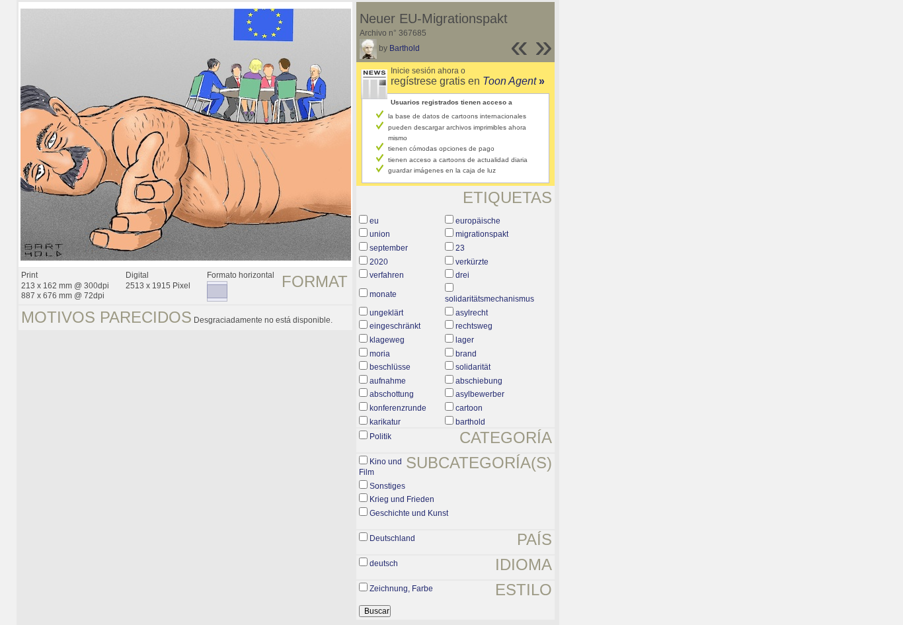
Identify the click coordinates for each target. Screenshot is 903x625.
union (380, 234)
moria (380, 353)
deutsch (384, 563)
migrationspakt (481, 234)
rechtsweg (473, 326)
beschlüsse (390, 367)
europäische (477, 221)
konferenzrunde (398, 408)
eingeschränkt (395, 326)
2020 (379, 262)
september (389, 248)
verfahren (387, 275)
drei (462, 275)
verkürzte (472, 262)
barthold (470, 422)
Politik (380, 436)
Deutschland (392, 538)
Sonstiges (387, 486)
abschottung (392, 394)
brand (466, 353)
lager (464, 340)
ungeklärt (386, 312)
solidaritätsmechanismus (489, 299)
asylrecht (471, 312)
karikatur (385, 422)
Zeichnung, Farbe (401, 588)
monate (383, 294)
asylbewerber (479, 394)
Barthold (404, 48)
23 (460, 248)
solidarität (473, 367)
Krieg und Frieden (402, 499)
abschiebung (478, 381)
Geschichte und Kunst (409, 513)
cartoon (469, 408)
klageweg (387, 340)
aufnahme (388, 381)
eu (374, 221)
